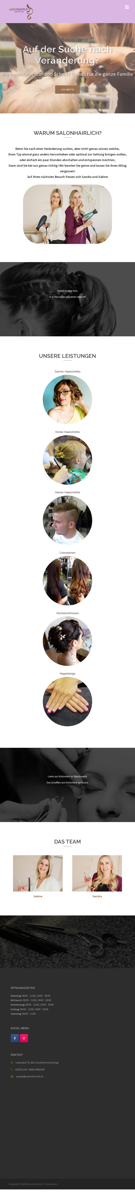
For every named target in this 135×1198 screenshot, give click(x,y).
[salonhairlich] (21, 11)
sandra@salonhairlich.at (29, 1076)
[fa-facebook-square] (15, 1038)
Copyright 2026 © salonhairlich (25, 1184)
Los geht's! (67, 87)
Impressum (51, 1184)
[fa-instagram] (24, 1038)
